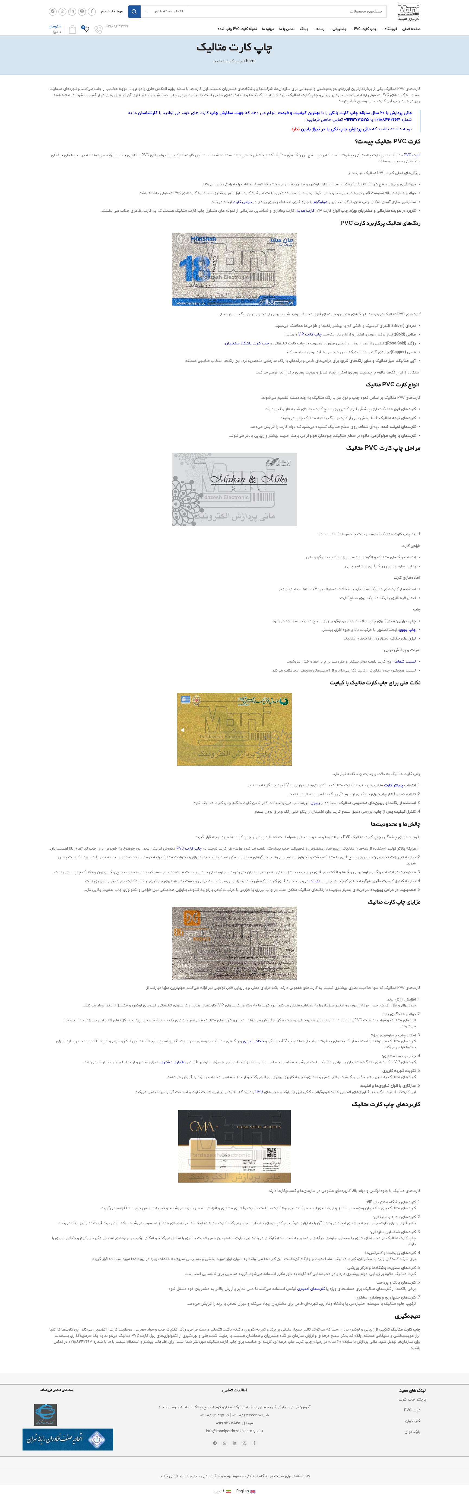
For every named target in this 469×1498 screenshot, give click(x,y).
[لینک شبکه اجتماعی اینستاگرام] (82, 12)
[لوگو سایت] (408, 11)
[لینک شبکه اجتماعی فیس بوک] (92, 12)
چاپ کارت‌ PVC (189, 848)
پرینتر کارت (393, 785)
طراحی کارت (242, 202)
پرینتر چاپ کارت (412, 1399)
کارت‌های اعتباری (311, 1288)
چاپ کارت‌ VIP (310, 334)
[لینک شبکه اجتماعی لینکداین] (72, 12)
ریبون (315, 803)
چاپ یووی (407, 629)
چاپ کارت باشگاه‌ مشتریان (247, 343)
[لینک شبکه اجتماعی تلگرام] (53, 12)
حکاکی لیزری (253, 1041)
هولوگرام (320, 202)
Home (251, 61)
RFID (259, 1092)
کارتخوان (412, 1421)
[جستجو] (134, 11)
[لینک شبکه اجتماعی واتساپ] (62, 12)
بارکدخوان (412, 1431)
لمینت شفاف (405, 661)
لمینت (314, 881)
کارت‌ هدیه (305, 210)
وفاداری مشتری (173, 1062)
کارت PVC (412, 155)
